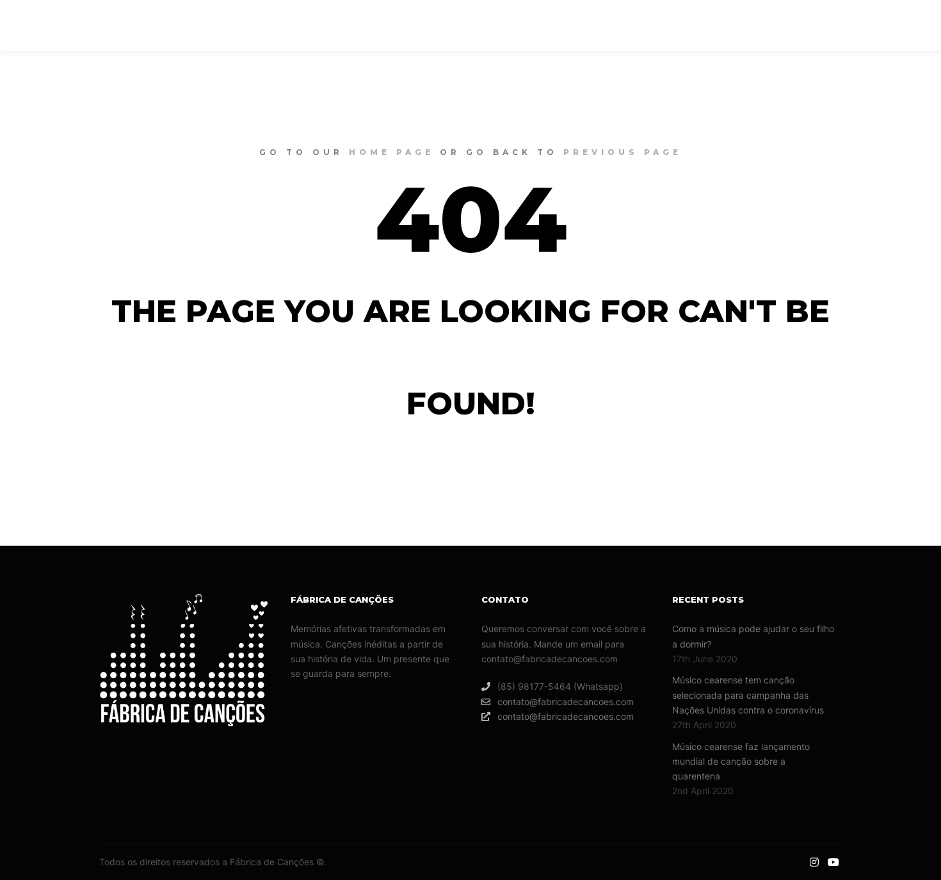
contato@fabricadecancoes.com (565, 701)
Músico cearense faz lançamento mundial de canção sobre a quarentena (741, 761)
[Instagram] (888, 25)
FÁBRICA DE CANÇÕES (90, 25)
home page (391, 152)
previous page (622, 152)
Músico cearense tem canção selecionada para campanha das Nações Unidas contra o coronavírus (748, 694)
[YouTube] (907, 25)
